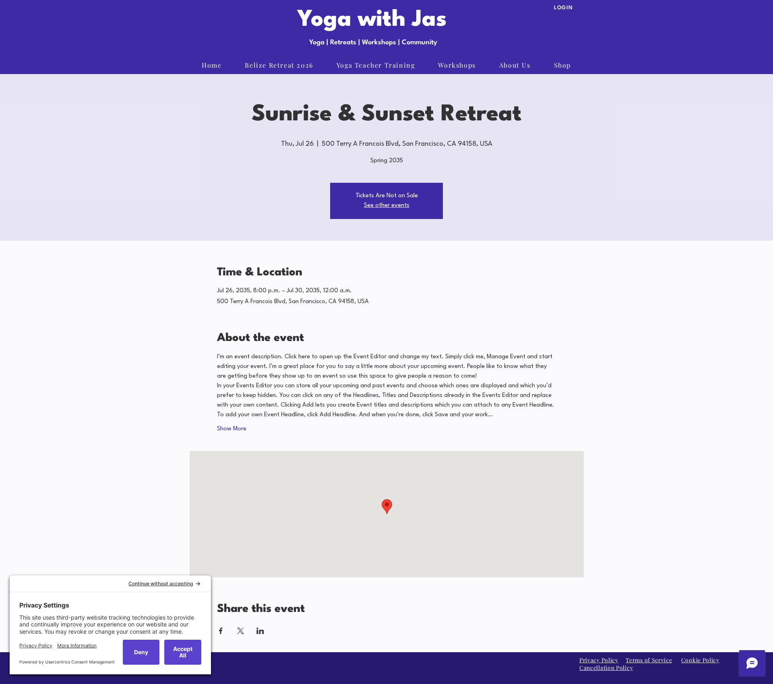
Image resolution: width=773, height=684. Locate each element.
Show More (231, 429)
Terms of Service (649, 660)
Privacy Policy (598, 660)
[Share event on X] (240, 631)
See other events (386, 206)
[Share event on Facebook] (221, 631)
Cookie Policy (700, 660)
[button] (562, 65)
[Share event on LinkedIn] (260, 631)
